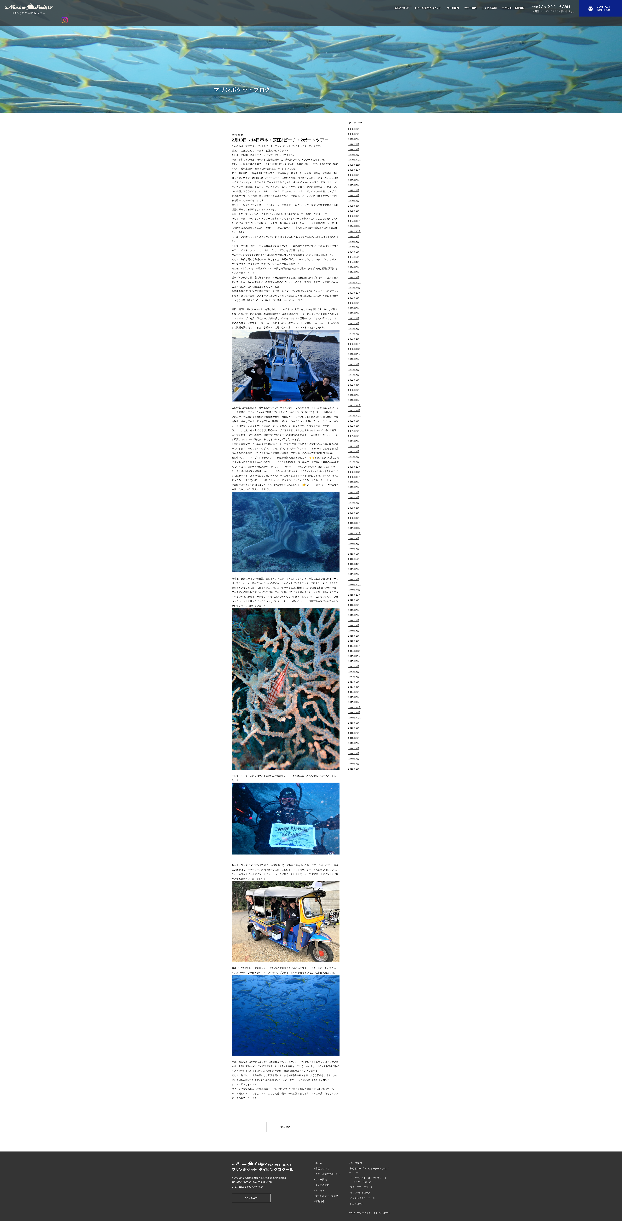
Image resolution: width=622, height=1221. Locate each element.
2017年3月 (353, 692)
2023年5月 (353, 318)
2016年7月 (353, 733)
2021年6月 (353, 436)
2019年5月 (353, 559)
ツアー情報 (321, 1179)
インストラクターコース (362, 1198)
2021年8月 (353, 425)
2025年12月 (354, 159)
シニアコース (357, 1203)
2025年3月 (353, 205)
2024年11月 (354, 226)
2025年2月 (353, 210)
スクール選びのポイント (428, 8)
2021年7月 (353, 431)
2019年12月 (354, 523)
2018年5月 (353, 620)
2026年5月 (353, 144)
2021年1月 (353, 461)
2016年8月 (353, 728)
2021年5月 (353, 441)
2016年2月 (353, 758)
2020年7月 (353, 492)
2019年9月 (353, 538)
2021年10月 (354, 415)
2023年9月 (353, 298)
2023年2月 (353, 333)
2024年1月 (353, 277)
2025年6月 (353, 190)
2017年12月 (354, 646)
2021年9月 (353, 420)
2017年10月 (354, 656)
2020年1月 (353, 518)
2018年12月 (354, 584)
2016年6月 (353, 738)
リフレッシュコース (360, 1192)
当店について (401, 8)
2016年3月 (353, 753)
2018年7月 (353, 610)
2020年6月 (353, 497)
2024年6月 (353, 251)
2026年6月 (353, 139)
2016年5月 (353, 743)
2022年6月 (353, 374)
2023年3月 (353, 328)
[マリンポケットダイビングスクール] (64, 9)
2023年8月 (353, 303)
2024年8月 (353, 241)
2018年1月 (353, 641)
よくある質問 (489, 8)
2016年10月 (354, 717)
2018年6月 (353, 615)
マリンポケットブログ (326, 1196)
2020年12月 (354, 466)
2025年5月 (353, 195)
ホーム (318, 1163)
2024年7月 (353, 246)
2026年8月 (353, 129)
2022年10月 (354, 354)
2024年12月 (354, 221)
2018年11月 (354, 589)
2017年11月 (354, 651)
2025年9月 (353, 175)
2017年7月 (353, 671)
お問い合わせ (604, 8)
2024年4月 (353, 262)
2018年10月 (354, 594)
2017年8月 (353, 666)
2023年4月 (353, 323)
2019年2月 (353, 574)
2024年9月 (353, 236)
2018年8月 (353, 605)
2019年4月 (353, 564)
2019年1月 (353, 579)
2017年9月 (353, 661)
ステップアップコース (361, 1187)
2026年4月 (353, 149)
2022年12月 (354, 344)
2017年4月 (353, 687)
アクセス (507, 8)
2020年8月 (353, 487)
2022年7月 (353, 369)
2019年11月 (354, 528)
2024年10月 (354, 231)
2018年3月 (353, 630)
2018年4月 (353, 625)
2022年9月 (353, 359)
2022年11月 (354, 349)
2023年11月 (354, 287)
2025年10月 (354, 170)
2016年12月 (354, 707)
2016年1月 (353, 763)
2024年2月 (353, 272)
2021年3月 (353, 451)
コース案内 (453, 8)
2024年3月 (353, 267)
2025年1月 (353, 216)
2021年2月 (353, 456)
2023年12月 (354, 282)
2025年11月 (354, 164)
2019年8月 (353, 543)
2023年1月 (353, 338)
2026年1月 (353, 154)
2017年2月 (353, 697)
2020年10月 (354, 477)
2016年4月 (353, 748)
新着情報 (519, 8)
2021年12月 (354, 405)
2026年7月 (353, 134)
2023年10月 (354, 292)
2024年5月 (353, 257)
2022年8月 (353, 364)
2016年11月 (354, 712)
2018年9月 (353, 600)
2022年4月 (353, 385)
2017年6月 (353, 676)
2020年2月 (353, 513)
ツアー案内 (470, 8)
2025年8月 (353, 180)
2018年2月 (353, 635)
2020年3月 (353, 507)
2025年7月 (353, 185)
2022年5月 (353, 379)
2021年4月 (353, 446)
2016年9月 (353, 722)
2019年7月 (353, 548)
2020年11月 (354, 472)
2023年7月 (353, 308)
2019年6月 (353, 553)
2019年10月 (354, 533)
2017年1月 (353, 702)
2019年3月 (353, 569)
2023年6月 (353, 313)
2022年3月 (353, 390)
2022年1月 (353, 400)
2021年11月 (354, 410)
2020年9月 (353, 482)
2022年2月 (353, 395)
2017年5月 (353, 681)
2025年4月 (353, 200)
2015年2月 (353, 768)
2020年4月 (353, 502)
